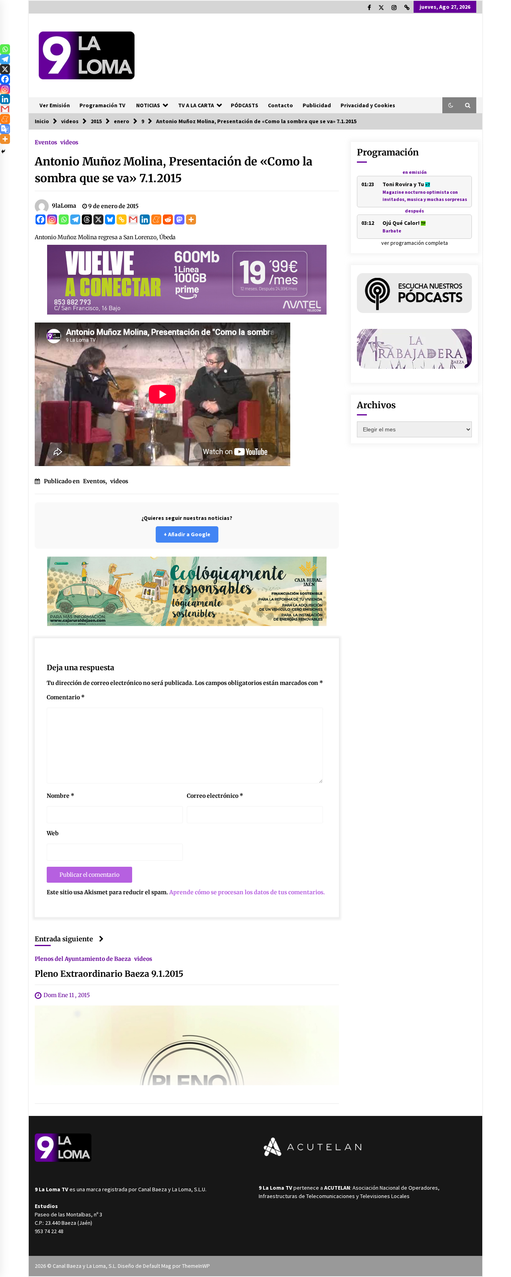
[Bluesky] (110, 219)
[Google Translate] (5, 129)
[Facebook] (41, 219)
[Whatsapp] (64, 219)
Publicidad (317, 105)
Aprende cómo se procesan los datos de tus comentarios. (247, 892)
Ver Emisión (55, 105)
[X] (98, 219)
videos (69, 142)
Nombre (60, 795)
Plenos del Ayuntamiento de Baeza (83, 958)
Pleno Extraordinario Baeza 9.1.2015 (109, 973)
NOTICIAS (148, 105)
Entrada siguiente (64, 939)
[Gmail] (133, 219)
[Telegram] (75, 219)
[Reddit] (168, 219)
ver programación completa (414, 242)
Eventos (46, 142)
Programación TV (102, 105)
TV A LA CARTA (196, 105)
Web (53, 833)
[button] (450, 105)
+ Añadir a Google (187, 534)
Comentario (66, 697)
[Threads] (87, 219)
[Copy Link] (122, 219)
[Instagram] (52, 219)
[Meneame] (156, 219)
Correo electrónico (215, 795)
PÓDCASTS (244, 105)
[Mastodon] (179, 219)
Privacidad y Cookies (368, 105)
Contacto (280, 105)
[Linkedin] (145, 219)
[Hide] (3, 151)
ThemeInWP (196, 1265)
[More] (191, 219)
